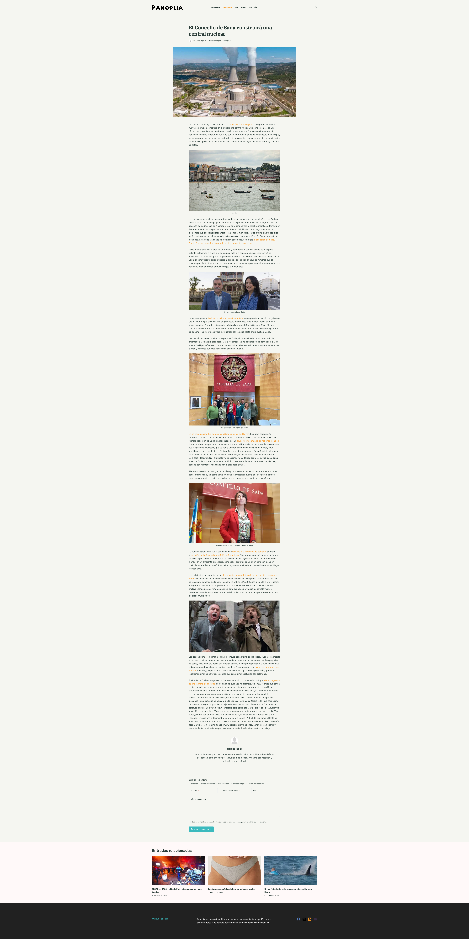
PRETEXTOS (240, 7)
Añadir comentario (199, 799)
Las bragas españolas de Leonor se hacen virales (231, 889)
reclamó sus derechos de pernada (249, 551)
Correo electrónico (231, 790)
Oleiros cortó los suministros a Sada (226, 318)
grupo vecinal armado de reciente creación (258, 441)
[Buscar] (316, 7)
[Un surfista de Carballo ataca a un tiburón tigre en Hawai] (290, 870)
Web (255, 790)
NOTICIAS (227, 7)
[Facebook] (298, 919)
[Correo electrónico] (315, 919)
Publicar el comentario (201, 829)
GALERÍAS (253, 7)
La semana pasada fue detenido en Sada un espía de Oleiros (219, 434)
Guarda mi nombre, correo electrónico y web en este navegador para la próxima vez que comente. (229, 822)
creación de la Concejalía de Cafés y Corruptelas (215, 555)
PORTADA (215, 7)
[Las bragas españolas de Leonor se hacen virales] (234, 870)
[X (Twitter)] (304, 919)
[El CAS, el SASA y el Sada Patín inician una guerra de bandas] (178, 870)
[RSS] (309, 919)
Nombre (195, 790)
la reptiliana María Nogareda (241, 124)
